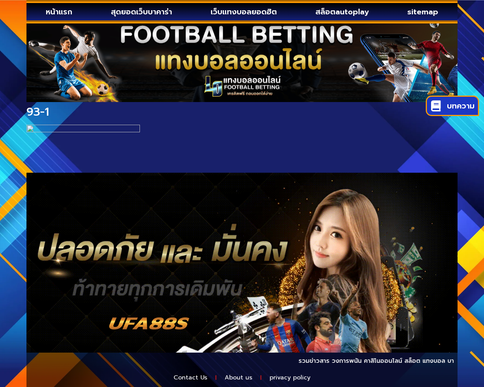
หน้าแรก (59, 11)
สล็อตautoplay (342, 11)
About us (238, 377)
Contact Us (190, 377)
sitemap (422, 11)
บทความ (461, 105)
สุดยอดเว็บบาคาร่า (141, 11)
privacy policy (290, 377)
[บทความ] (435, 106)
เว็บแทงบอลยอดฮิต (244, 11)
